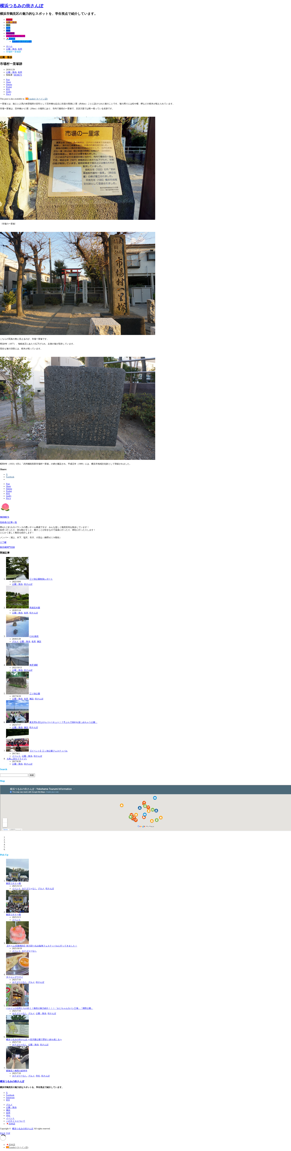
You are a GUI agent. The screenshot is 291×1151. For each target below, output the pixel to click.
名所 (8, 28)
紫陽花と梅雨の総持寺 (16, 1071)
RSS (8, 1100)
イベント (10, 33)
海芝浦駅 (33, 665)
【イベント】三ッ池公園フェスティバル (48, 751)
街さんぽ (28, 584)
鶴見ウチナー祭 (13, 883)
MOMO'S (18, 75)
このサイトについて (15, 36)
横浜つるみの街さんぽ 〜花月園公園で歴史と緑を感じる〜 (34, 1039)
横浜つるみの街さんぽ (21, 5)
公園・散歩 (11, 22)
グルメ (9, 19)
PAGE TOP (5, 1133)
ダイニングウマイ (14, 977)
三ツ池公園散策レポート (41, 579)
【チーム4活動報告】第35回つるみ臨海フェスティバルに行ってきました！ (41, 946)
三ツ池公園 (34, 694)
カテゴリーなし (29, 888)
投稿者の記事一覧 (8, 522)
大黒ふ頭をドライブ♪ (17, 759)
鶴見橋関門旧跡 (7, 547)
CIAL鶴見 (34, 636)
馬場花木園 (34, 608)
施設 (8, 25)
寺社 (8, 30)
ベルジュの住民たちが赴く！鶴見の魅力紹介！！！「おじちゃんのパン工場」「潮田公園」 (49, 1008)
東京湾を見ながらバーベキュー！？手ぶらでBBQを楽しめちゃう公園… (63, 722)
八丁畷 (3, 542)
